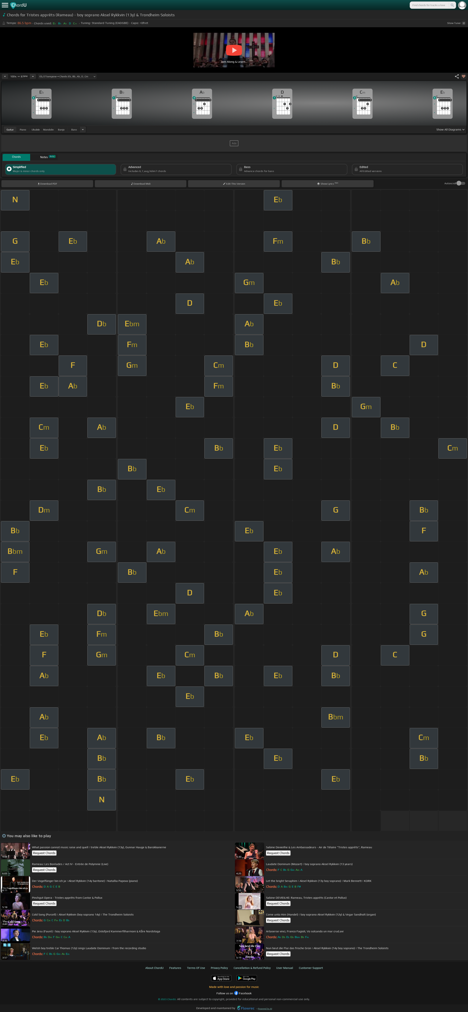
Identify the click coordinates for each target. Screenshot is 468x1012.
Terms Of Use (196, 968)
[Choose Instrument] (83, 129)
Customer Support (311, 968)
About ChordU (154, 968)
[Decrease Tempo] (5, 76)
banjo (61, 129)
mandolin (48, 129)
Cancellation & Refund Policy (252, 968)
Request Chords (44, 853)
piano (23, 129)
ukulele (36, 129)
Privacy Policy (219, 968)
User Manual (284, 968)
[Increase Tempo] (33, 76)
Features (175, 968)
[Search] (452, 5)
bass (74, 129)
